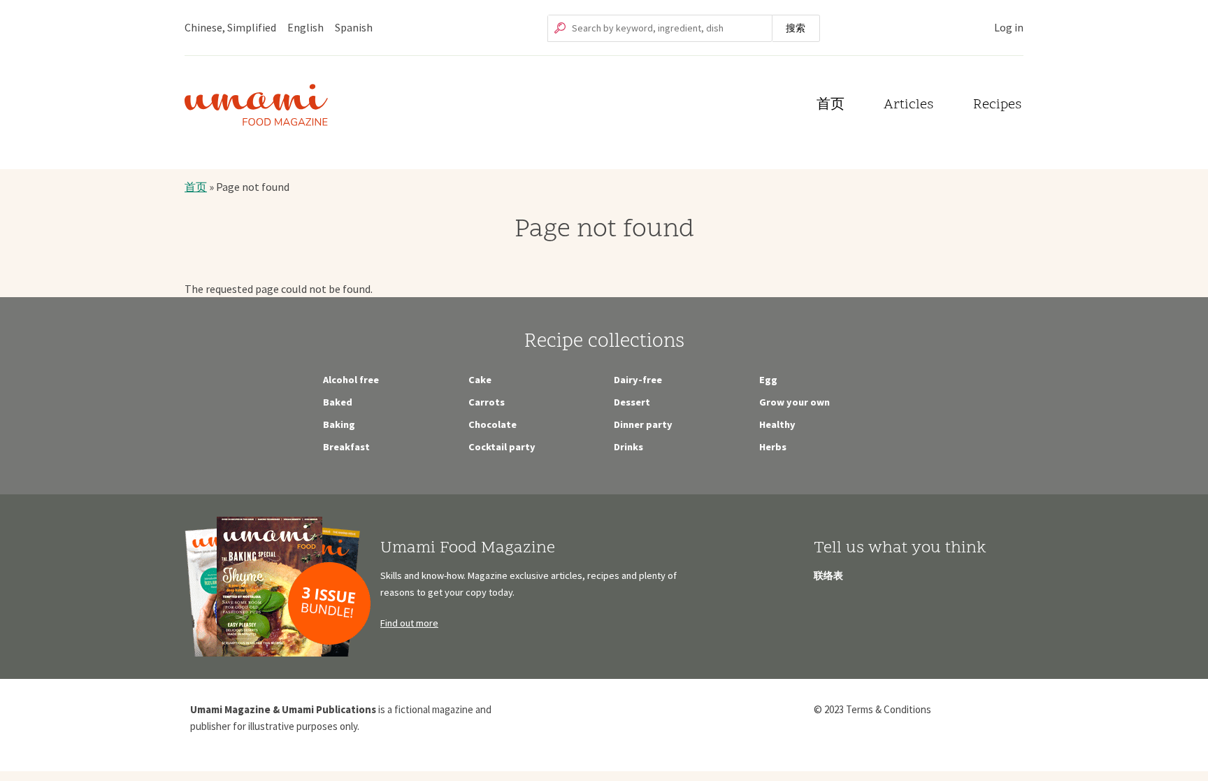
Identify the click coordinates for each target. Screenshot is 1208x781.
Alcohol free (351, 379)
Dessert (632, 402)
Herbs (772, 446)
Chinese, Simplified (230, 27)
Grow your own (794, 402)
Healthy (777, 424)
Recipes (997, 105)
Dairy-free (638, 379)
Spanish (354, 27)
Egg (768, 379)
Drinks (628, 446)
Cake (479, 379)
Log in (1008, 27)
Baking (339, 424)
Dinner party (643, 424)
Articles (908, 105)
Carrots (486, 402)
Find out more (409, 623)
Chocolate (492, 424)
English (305, 27)
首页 (830, 105)
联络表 (828, 575)
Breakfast (346, 446)
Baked (337, 402)
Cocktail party (501, 446)
